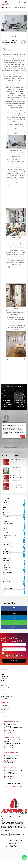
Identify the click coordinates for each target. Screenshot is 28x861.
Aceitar (22, 436)
